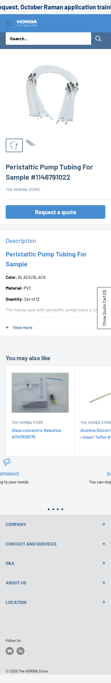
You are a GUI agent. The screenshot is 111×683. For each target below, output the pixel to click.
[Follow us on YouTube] (10, 651)
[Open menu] (8, 23)
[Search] (98, 38)
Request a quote (55, 212)
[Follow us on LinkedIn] (20, 651)
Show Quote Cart (104, 308)
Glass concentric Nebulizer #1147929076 (37, 433)
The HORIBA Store (23, 189)
